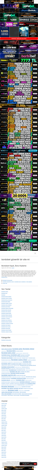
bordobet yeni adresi (7, 388)
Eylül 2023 (3, 440)
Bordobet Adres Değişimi (6, 305)
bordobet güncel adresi (7, 367)
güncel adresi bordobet (27, 393)
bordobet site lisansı (13, 380)
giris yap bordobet (6, 393)
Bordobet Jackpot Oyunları (6, 331)
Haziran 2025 (4, 408)
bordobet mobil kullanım (5, 373)
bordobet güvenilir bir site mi (8, 281)
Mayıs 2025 (3, 410)
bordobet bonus (5, 355)
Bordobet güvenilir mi (25, 367)
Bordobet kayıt (13, 370)
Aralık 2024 (3, 415)
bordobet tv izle (23, 383)
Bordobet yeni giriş (18, 388)
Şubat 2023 (3, 452)
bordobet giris (27, 361)
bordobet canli (15, 355)
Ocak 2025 (3, 413)
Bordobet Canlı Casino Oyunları (23, 356)
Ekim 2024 (3, 418)
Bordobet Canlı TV (25, 357)
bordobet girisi (6, 363)
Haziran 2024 (4, 425)
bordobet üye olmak (21, 390)
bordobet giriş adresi (26, 363)
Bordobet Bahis (11, 351)
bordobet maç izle (15, 371)
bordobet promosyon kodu (18, 378)
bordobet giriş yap (24, 365)
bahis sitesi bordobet (6, 349)
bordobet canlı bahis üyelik (4, 356)
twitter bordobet (16, 395)
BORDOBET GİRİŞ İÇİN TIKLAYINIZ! (19, 38)
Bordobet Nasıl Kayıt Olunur (6, 376)
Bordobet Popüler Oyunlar (6, 303)
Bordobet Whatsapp (7, 386)
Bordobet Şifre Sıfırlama (6, 311)
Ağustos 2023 (4, 442)
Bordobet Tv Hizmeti (5, 318)
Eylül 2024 (3, 420)
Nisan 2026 (3, 405)
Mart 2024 (3, 430)
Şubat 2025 (3, 411)
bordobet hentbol (13, 368)
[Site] (19, 65)
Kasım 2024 (3, 416)
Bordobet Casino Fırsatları (6, 298)
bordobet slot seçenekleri (28, 380)
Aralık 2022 (3, 455)
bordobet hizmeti (28, 368)
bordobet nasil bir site (8, 375)
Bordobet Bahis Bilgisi (5, 301)
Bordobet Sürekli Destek (6, 313)
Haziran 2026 (4, 403)
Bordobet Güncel (32, 365)
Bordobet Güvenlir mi (6, 368)
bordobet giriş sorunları (16, 365)
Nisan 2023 (3, 448)
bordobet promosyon (6, 378)
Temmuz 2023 (4, 443)
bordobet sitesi (20, 380)
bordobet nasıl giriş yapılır (21, 375)
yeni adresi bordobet (24, 395)
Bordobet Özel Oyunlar (6, 326)
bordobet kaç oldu (21, 370)
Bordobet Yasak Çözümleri (6, 316)
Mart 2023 (3, 450)
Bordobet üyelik (13, 390)
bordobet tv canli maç (5, 383)
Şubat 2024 (3, 432)
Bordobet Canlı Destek (7, 357)
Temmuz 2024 (4, 423)
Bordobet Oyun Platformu (6, 320)
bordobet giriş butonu (4, 365)
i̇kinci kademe (29, 281)
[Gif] (19, 106)
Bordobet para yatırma (31, 376)
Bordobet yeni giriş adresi (28, 388)
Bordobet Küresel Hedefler (6, 321)
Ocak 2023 (3, 453)
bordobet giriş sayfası (10, 365)
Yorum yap (5, 283)
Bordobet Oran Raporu (5, 325)
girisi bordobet (23, 392)
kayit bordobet (4, 395)
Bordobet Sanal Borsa (5, 306)
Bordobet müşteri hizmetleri (18, 373)
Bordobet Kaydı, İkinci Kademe (13, 266)
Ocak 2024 (3, 433)
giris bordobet (16, 392)
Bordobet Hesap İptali (5, 328)
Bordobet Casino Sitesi (19, 360)
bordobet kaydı (18, 281)
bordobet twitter (31, 383)
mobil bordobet (10, 395)
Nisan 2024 (3, 428)
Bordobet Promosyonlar (7, 280)
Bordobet (3, 294)
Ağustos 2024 (4, 421)
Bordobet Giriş (4, 293)
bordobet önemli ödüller (4, 390)
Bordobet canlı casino (13, 356)
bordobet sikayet (5, 380)
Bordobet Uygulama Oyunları (7, 323)
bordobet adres (17, 349)
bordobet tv (23, 281)
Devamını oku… (4, 277)
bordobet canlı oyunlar (17, 357)
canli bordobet (26, 390)
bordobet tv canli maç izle (14, 383)
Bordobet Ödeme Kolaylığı (6, 315)
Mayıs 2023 (3, 447)
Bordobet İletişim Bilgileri (6, 296)
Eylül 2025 (3, 406)
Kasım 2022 (3, 457)
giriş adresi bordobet (16, 393)
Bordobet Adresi (4, 291)
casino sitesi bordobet (6, 392)
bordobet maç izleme (24, 371)
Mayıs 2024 (3, 427)
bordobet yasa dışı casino (18, 386)
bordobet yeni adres (26, 386)
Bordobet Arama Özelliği (6, 330)
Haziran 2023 (4, 445)
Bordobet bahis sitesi (8, 353)
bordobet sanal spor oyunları (30, 378)
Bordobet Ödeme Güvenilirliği (7, 308)
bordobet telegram (25, 382)
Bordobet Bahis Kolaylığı (6, 310)
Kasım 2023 (3, 437)
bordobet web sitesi (21, 384)
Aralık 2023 (3, 435)
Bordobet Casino (32, 357)
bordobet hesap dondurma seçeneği (20, 368)
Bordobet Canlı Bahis (25, 355)
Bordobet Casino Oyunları (6, 359)
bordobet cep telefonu (32, 359)
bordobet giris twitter (16, 363)
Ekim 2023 (3, 438)
